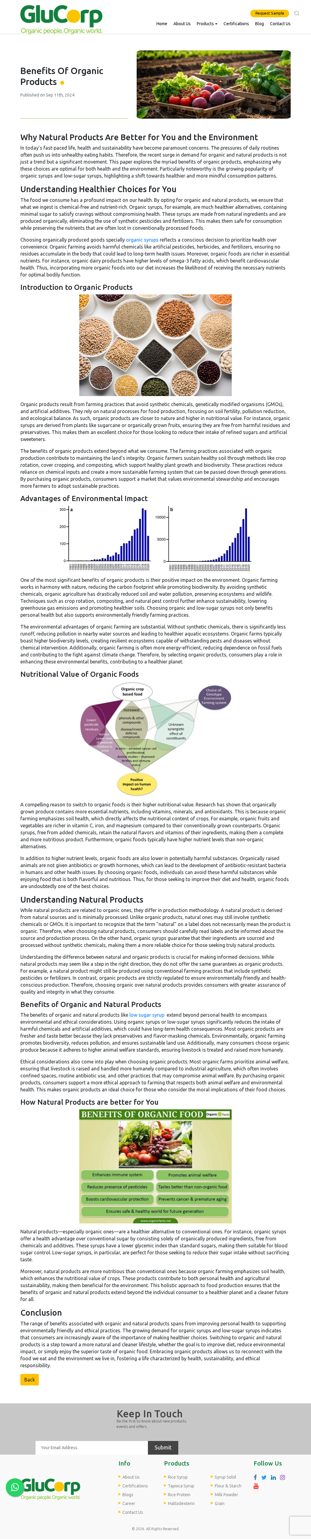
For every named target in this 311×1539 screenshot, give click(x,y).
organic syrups (142, 239)
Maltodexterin (181, 1503)
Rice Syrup (178, 1477)
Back (29, 1379)
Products (205, 23)
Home (161, 23)
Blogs (127, 1494)
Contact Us (280, 23)
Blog (259, 23)
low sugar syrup (146, 1015)
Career (128, 1503)
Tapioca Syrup (181, 1485)
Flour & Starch (228, 1485)
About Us (182, 23)
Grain (219, 1503)
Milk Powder (226, 1494)
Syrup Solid (225, 1477)
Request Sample (269, 13)
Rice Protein (179, 1494)
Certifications (236, 23)
